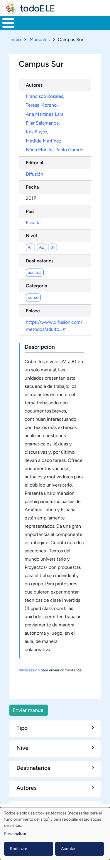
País (30, 211)
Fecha (32, 187)
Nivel (31, 235)
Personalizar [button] (15, 833)
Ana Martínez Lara (44, 114)
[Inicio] (10, 8)
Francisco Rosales (44, 96)
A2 (41, 247)
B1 (52, 247)
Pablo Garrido (69, 149)
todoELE (37, 8)
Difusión (34, 174)
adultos (34, 272)
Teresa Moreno (41, 105)
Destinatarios (39, 261)
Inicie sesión (29, 670)
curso (33, 297)
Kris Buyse (36, 132)
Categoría (36, 286)
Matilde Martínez (43, 141)
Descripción (40, 346)
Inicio (15, 39)
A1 (30, 247)
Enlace (33, 311)
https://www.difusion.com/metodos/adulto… (54, 325)
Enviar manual (29, 710)
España (33, 222)
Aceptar (68, 848)
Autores (34, 85)
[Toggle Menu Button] (8, 23)
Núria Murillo (39, 149)
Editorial (34, 162)
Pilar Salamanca (42, 123)
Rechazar (18, 848)
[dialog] (55, 833)
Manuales (40, 39)
